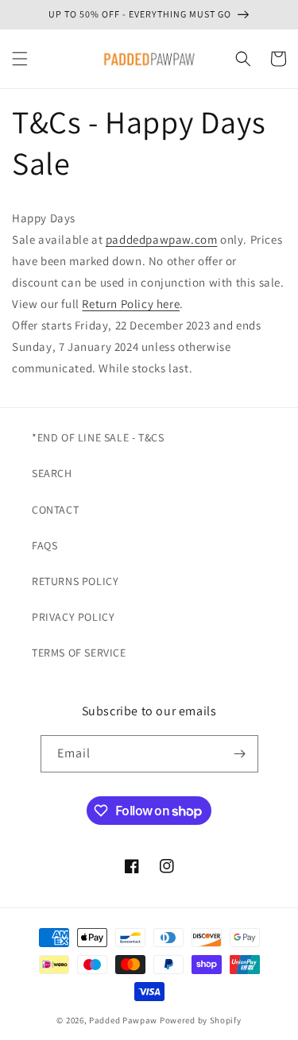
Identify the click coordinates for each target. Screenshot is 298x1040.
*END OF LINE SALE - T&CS (98, 437)
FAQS (44, 545)
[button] (19, 58)
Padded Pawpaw (123, 1020)
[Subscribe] (240, 753)
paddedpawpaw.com (162, 239)
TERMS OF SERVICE (79, 652)
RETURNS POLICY (75, 581)
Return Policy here (131, 303)
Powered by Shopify (201, 1020)
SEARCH (52, 473)
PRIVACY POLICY (73, 617)
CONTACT (55, 510)
